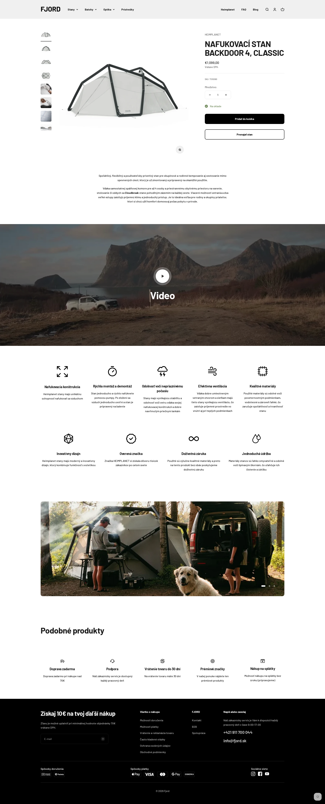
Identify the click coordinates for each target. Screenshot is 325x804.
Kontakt (196, 720)
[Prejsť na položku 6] (46, 103)
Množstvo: (211, 87)
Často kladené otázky (152, 739)
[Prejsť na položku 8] (46, 130)
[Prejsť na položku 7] (46, 117)
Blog (255, 9)
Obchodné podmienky (153, 752)
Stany (71, 9)
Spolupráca (198, 732)
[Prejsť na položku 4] (46, 76)
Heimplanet (228, 9)
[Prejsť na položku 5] (46, 90)
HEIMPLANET (213, 34)
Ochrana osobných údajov (155, 745)
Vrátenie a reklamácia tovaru (157, 732)
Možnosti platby (149, 726)
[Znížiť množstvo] (210, 95)
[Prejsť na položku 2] (46, 49)
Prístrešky (127, 9)
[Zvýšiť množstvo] (226, 95)
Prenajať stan (245, 134)
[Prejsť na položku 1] (46, 35)
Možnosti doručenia (151, 720)
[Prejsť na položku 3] (46, 62)
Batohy (89, 9)
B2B (194, 726)
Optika (107, 9)
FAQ (243, 9)
